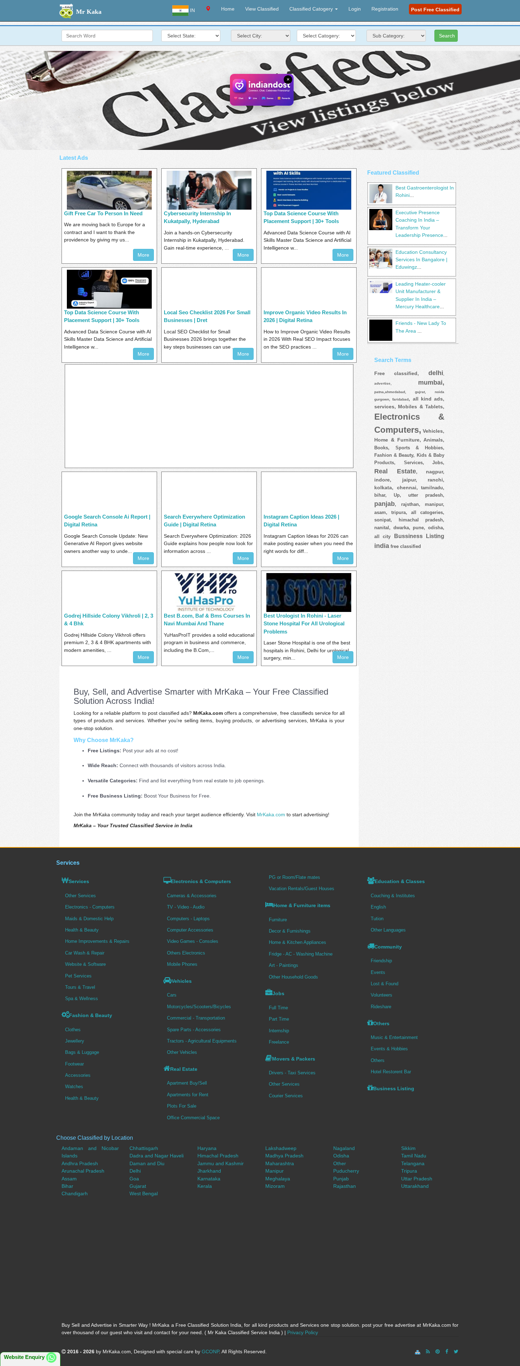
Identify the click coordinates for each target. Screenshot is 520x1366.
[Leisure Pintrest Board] (437, 1351)
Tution (377, 918)
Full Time (278, 1007)
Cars (172, 995)
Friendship (381, 960)
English (378, 907)
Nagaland (344, 1148)
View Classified (262, 9)
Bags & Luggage (82, 1052)
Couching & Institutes (393, 895)
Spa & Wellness (81, 998)
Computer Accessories (190, 930)
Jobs (278, 993)
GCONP (210, 1351)
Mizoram (275, 1186)
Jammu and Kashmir (220, 1163)
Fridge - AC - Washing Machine (301, 954)
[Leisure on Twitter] (456, 1351)
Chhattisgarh (143, 1148)
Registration (384, 9)
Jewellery (74, 1041)
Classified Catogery (311, 9)
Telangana (412, 1163)
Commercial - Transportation (196, 1018)
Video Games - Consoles (192, 941)
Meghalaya (277, 1178)
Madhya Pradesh (284, 1155)
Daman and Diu (146, 1163)
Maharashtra (279, 1163)
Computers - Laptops (188, 918)
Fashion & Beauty (90, 1015)
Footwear (74, 1064)
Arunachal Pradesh (83, 1171)
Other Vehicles (182, 1052)
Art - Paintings (283, 965)
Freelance (279, 1042)
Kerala (204, 1186)
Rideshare (381, 1006)
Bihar (67, 1186)
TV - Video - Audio (185, 907)
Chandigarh (75, 1193)
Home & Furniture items (301, 905)
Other (339, 1163)
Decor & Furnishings (290, 931)
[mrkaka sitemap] (418, 1351)
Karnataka (208, 1178)
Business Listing (393, 1088)
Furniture (278, 919)
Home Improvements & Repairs (97, 941)
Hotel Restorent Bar (391, 1071)
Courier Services (286, 1095)
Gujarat (137, 1186)
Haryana (206, 1148)
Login (354, 9)
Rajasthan (344, 1186)
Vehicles (182, 981)
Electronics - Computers (90, 907)
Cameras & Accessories (191, 895)
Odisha (341, 1155)
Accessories (78, 1075)
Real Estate (183, 1069)
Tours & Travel (80, 987)
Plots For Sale (181, 1106)
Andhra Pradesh (80, 1163)
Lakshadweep (280, 1148)
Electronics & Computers (201, 881)
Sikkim (408, 1148)
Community (388, 947)
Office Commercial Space (193, 1117)
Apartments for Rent (187, 1094)
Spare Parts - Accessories (194, 1029)
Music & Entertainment (394, 1037)
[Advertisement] (209, 416)
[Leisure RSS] (428, 1351)
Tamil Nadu (413, 1155)
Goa (134, 1178)
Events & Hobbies (389, 1048)
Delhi (135, 1171)
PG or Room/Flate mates (294, 877)
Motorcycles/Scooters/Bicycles (199, 1006)
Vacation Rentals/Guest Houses (301, 888)
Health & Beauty (82, 930)
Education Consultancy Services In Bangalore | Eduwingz (421, 259)
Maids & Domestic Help (89, 918)
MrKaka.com (271, 814)
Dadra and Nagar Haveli (156, 1155)
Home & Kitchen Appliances (297, 942)
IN (192, 10)
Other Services (80, 895)
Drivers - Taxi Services (292, 1072)
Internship (279, 1030)
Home (228, 9)
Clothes (73, 1029)
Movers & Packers (293, 1059)
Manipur (274, 1171)
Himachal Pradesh (217, 1155)
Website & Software (85, 964)
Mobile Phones (182, 964)
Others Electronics (186, 953)
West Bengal (143, 1193)
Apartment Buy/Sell (187, 1083)
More (143, 255)
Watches (74, 1086)
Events (378, 972)
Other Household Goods (293, 977)
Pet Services (78, 976)
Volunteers (381, 995)
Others (381, 1023)
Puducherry (346, 1171)
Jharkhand (209, 1171)
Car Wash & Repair (84, 953)
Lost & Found (384, 983)
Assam (69, 1178)
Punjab (341, 1178)
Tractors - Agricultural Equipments (202, 1041)
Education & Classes (400, 881)
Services (79, 881)
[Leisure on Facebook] (446, 1351)
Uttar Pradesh (416, 1178)
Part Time (279, 1019)
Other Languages (388, 930)
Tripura (409, 1171)
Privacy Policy (302, 1332)
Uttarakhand (415, 1186)
